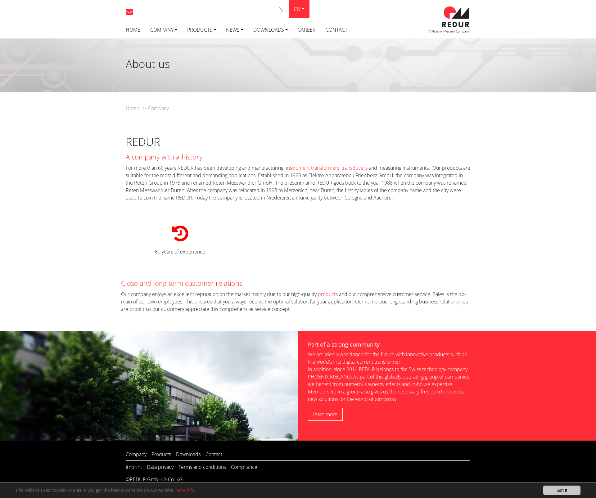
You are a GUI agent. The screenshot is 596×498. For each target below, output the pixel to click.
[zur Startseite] (448, 18)
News (233, 29)
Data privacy (160, 467)
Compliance (244, 467)
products (328, 294)
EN (297, 9)
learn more (325, 414)
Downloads (268, 29)
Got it (562, 490)
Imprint (134, 467)
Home (133, 29)
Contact (336, 29)
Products (199, 29)
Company (162, 29)
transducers (354, 167)
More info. (185, 490)
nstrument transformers (313, 167)
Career (307, 29)
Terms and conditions (202, 467)
